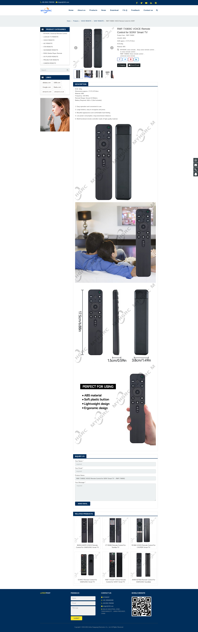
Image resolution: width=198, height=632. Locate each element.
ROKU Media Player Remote (52, 53)
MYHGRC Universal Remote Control (55, 33)
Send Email (134, 65)
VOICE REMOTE (48, 40)
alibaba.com (47, 82)
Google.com (47, 87)
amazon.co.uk (59, 92)
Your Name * (79, 461)
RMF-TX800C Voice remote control (131, 54)
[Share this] (119, 59)
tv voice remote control (127, 52)
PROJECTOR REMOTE (51, 60)
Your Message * (80, 482)
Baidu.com (57, 87)
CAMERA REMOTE (49, 63)
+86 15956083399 (108, 600)
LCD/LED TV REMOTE (50, 37)
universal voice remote (127, 56)
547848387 (106, 597)
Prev (75, 47)
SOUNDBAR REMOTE (50, 50)
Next (112, 47)
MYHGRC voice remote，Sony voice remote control (137, 49)
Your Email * (79, 468)
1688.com (57, 82)
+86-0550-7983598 (48, 2)
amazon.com (47, 92)
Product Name (79, 475)
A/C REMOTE (47, 43)
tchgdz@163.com (63, 2)
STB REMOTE (48, 47)
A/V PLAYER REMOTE (50, 56)
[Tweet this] (125, 59)
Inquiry (122, 65)
